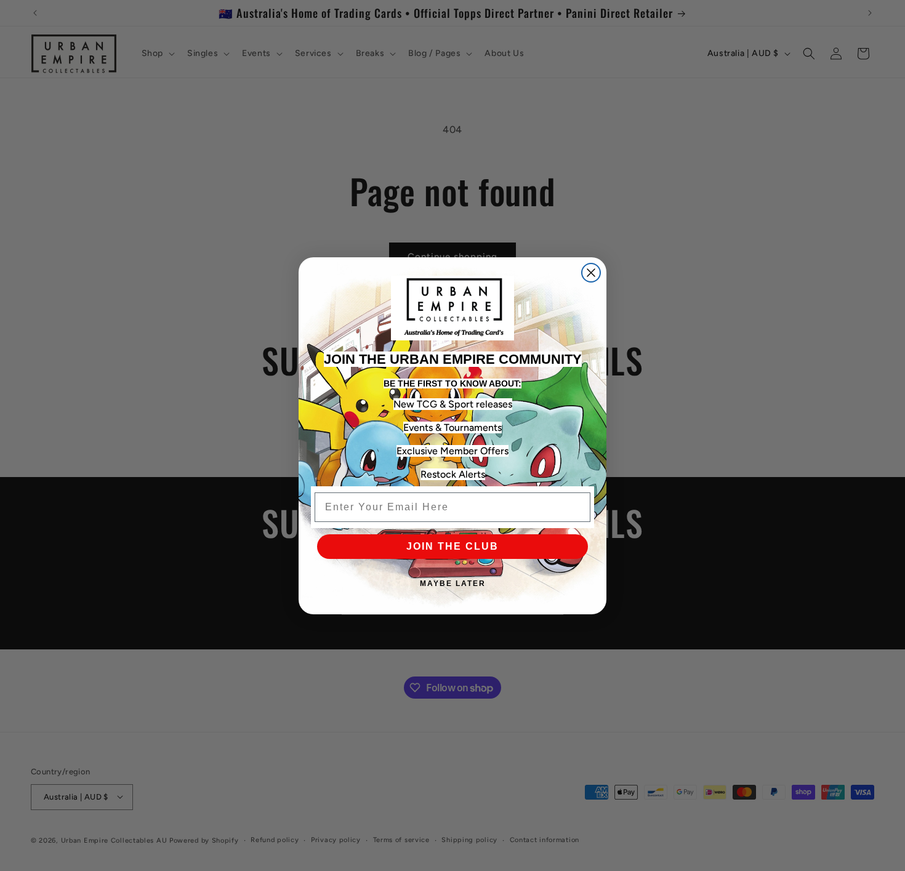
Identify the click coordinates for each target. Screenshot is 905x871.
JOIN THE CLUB (452, 546)
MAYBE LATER (453, 583)
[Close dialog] (591, 272)
